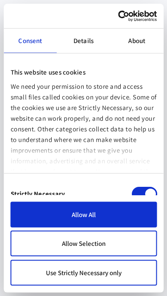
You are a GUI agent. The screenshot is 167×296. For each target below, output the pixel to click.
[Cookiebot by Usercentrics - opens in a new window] (119, 16)
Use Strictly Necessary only (84, 272)
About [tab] (136, 40)
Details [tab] (83, 40)
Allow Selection (84, 243)
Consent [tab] (30, 40)
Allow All (84, 214)
